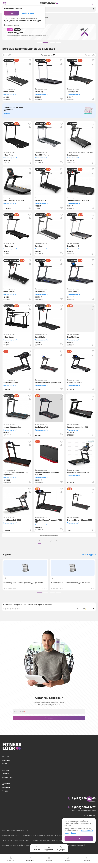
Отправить (49, 718)
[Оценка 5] (18, 609)
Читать (7, 114)
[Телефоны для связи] (93, 3)
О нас (4, 764)
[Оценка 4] (14, 609)
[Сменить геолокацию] (4, 3)
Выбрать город (28, 13)
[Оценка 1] (4, 609)
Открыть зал (7, 777)
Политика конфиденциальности (15, 830)
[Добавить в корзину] (29, 99)
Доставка (6, 784)
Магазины (6, 760)
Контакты (6, 770)
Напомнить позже (11, 25)
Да (12, 13)
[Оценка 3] (11, 609)
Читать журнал (89, 554)
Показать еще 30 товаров (49, 535)
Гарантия (6, 787)
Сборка (5, 791)
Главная (5, 757)
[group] (39, 42)
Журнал (5, 774)
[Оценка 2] (8, 609)
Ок (79, 839)
